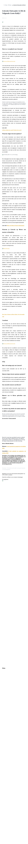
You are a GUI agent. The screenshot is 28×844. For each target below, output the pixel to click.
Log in (2, 397)
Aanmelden (5, 397)
